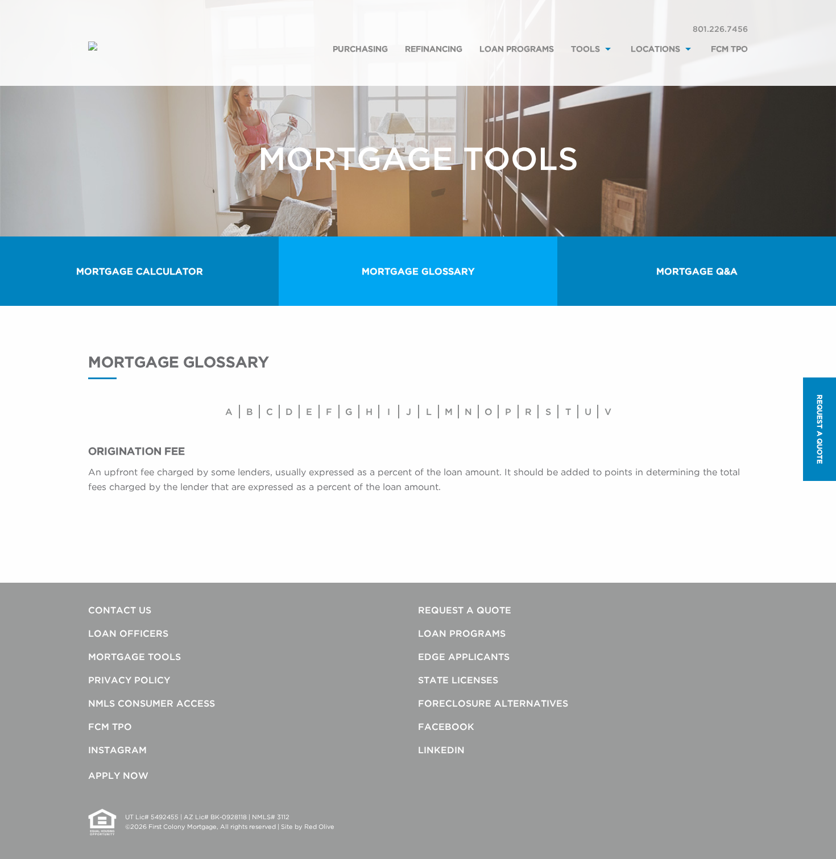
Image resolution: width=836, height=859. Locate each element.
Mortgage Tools (134, 656)
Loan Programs (516, 48)
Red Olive (319, 826)
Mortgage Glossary (418, 271)
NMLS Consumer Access (151, 703)
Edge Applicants (464, 656)
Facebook (446, 726)
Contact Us (119, 610)
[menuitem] (360, 61)
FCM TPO (729, 48)
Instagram (117, 749)
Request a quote (819, 429)
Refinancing (433, 48)
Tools (585, 48)
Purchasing (360, 48)
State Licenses (458, 679)
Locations (655, 48)
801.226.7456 (720, 28)
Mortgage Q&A (697, 271)
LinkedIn (441, 749)
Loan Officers (128, 633)
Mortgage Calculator (139, 271)
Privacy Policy (129, 679)
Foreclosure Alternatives (493, 703)
